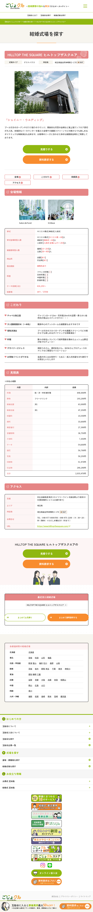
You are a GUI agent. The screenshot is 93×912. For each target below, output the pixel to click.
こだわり (45, 176)
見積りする (46, 149)
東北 (11, 657)
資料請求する (46, 159)
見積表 (74, 176)
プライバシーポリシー (69, 896)
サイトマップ (85, 896)
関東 (11, 668)
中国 (11, 685)
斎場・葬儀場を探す (11, 760)
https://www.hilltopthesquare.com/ (52, 526)
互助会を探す (8, 739)
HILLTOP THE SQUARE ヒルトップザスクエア (45, 605)
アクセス (16, 182)
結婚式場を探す (28, 22)
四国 (11, 690)
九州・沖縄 (14, 696)
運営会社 (55, 896)
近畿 (11, 679)
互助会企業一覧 (9, 745)
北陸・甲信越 (15, 663)
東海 (11, 674)
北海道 (12, 652)
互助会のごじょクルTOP (13, 22)
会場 (16, 176)
